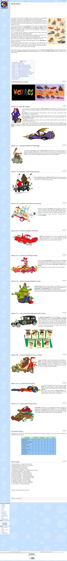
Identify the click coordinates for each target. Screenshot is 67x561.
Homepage (3, 504)
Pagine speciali (4, 532)
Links (2, 510)
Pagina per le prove (5, 516)
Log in (64, 0)
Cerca (1, 520)
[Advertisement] (35, 8)
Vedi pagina (13, 1)
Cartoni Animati (18, 498)
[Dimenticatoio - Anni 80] (5, 5)
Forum (3, 508)
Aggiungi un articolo (5, 518)
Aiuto (2, 517)
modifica (64, 81)
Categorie (13, 498)
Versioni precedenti (33, 1)
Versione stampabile (5, 533)
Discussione (19, 1)
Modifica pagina (25, 1)
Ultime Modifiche (4, 514)
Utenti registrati (4, 511)
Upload (3, 531)
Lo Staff (3, 509)
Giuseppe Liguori (32, 555)
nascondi (24, 61)
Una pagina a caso (5, 515)
